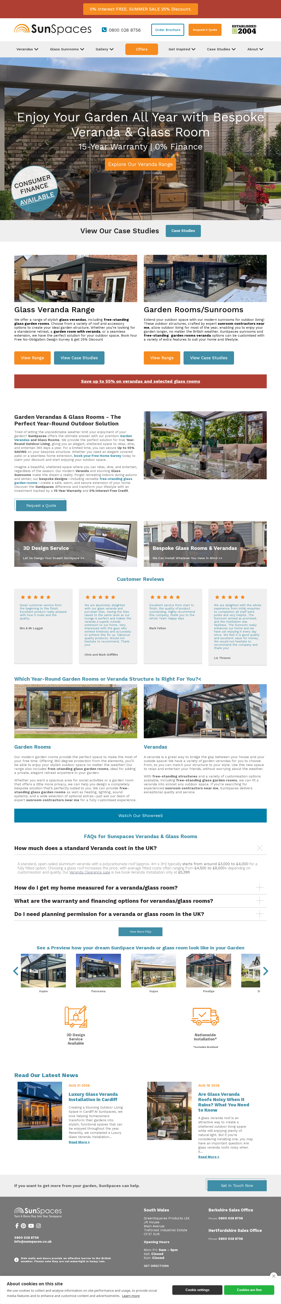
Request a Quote (41, 505)
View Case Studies (79, 358)
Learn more (131, 1295)
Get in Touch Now (237, 1186)
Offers (142, 49)
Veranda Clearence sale (89, 872)
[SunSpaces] (52, 34)
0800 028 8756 (125, 30)
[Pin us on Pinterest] (23, 1227)
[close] (273, 1276)
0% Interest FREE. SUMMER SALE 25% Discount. (140, 9)
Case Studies (183, 231)
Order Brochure (167, 30)
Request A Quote (205, 29)
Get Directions (156, 1266)
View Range (32, 358)
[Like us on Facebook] (17, 1227)
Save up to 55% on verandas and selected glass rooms (140, 381)
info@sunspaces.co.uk (33, 1242)
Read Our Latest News (46, 1075)
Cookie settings (197, 1290)
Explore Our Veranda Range (140, 164)
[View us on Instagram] (38, 1227)
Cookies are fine (249, 1290)
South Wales (156, 1210)
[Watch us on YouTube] (31, 1227)
